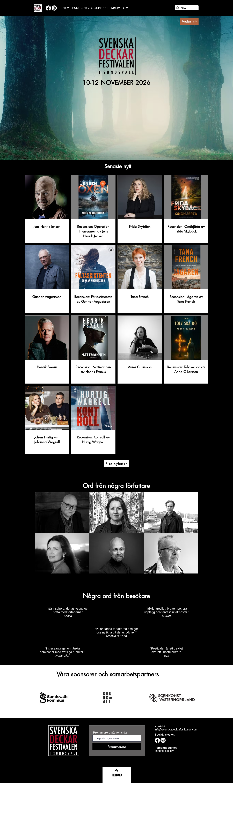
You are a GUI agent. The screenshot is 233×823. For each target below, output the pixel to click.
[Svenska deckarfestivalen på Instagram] (54, 8)
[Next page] (134, 460)
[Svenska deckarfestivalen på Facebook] (48, 8)
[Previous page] (99, 460)
